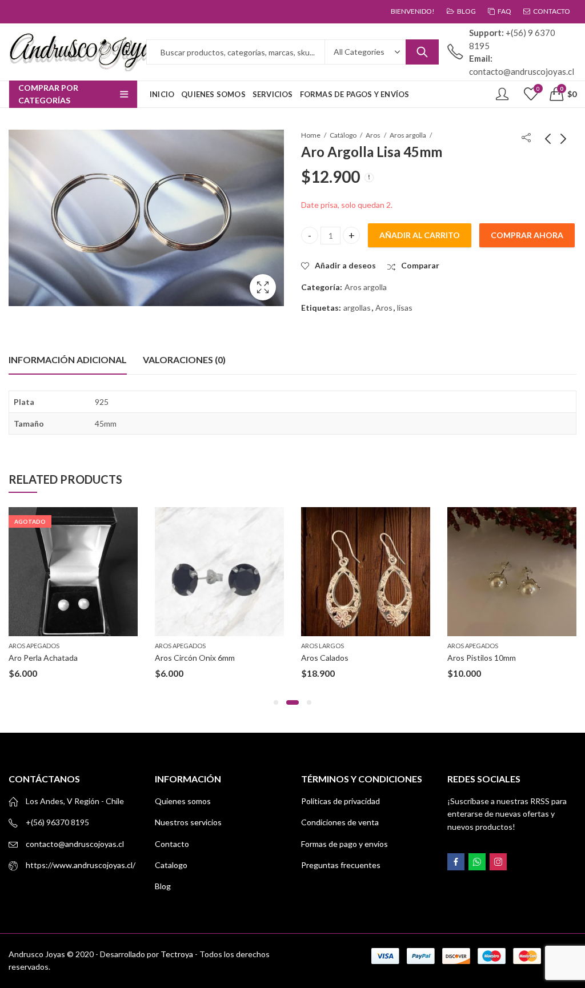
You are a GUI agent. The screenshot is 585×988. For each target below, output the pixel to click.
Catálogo (343, 135)
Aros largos (322, 645)
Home (310, 135)
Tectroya (177, 954)
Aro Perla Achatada (43, 657)
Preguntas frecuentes (340, 865)
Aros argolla (408, 135)
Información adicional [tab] (68, 359)
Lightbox (263, 287)
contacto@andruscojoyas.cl (75, 844)
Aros (373, 135)
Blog (163, 886)
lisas (404, 307)
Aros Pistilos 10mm (481, 657)
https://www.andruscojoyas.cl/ (80, 865)
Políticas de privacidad (340, 801)
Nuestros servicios (188, 822)
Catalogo (171, 865)
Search (422, 52)
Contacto (172, 844)
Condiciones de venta (340, 822)
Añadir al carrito (419, 235)
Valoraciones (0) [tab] (184, 359)
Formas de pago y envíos (344, 844)
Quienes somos (183, 801)
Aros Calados (324, 657)
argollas (357, 307)
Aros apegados (34, 645)
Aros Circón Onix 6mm (195, 657)
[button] (276, 702)
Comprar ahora (527, 235)
